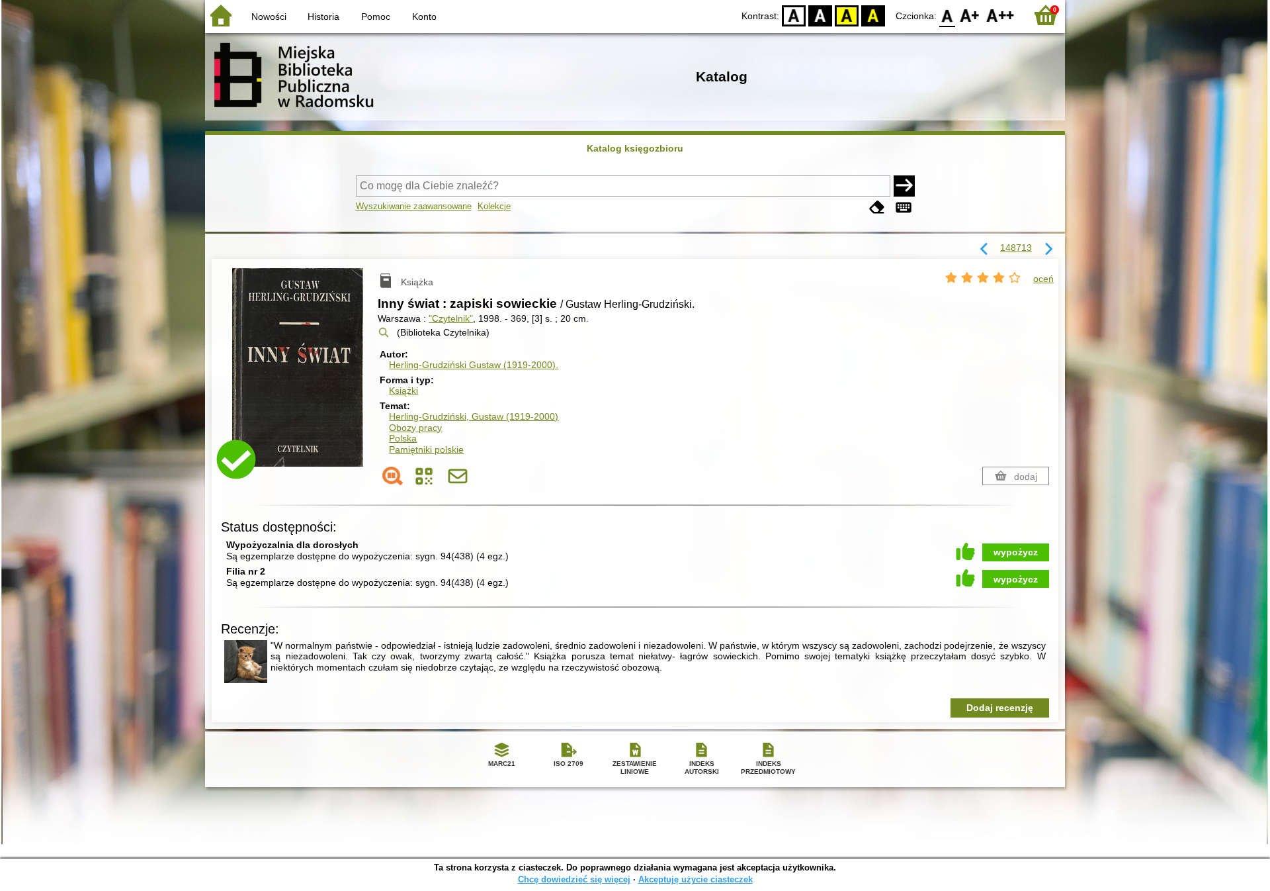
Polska (403, 438)
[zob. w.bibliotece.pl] (392, 476)
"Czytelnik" (451, 318)
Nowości (268, 16)
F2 (1000, 15)
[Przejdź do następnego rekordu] (1048, 249)
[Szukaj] (904, 186)
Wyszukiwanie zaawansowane (414, 206)
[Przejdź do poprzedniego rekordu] (984, 249)
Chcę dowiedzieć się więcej (574, 879)
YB (846, 15)
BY (873, 15)
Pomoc (375, 16)
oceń (1043, 278)
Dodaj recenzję (999, 707)
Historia (323, 16)
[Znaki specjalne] (903, 207)
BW (820, 15)
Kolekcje (494, 206)
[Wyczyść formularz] (877, 207)
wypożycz (1016, 552)
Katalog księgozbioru (635, 148)
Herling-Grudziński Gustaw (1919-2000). (473, 364)
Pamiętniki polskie (426, 449)
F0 (947, 15)
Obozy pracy (415, 427)
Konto (424, 16)
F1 (970, 15)
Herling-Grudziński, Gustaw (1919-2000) (473, 416)
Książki (403, 390)
